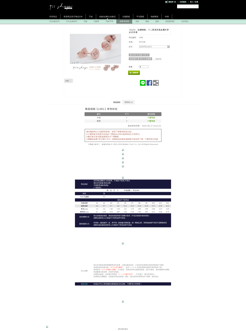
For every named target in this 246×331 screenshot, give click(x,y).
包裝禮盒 (184, 21)
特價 (167, 16)
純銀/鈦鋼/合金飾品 (107, 16)
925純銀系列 (54, 21)
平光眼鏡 (140, 16)
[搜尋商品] (197, 6)
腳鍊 (147, 21)
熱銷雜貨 (154, 16)
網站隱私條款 (123, 329)
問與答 (129, 102)
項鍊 (85, 21)
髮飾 (157, 21)
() (172, 2)
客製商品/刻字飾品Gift (73, 16)
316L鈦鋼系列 (71, 21)
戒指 (137, 21)
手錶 (91, 16)
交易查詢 (183, 2)
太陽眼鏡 (126, 16)
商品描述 (116, 102)
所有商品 (53, 16)
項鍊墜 (96, 21)
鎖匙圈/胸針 (170, 21)
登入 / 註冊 (194, 2)
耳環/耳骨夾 (124, 21)
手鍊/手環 (109, 21)
